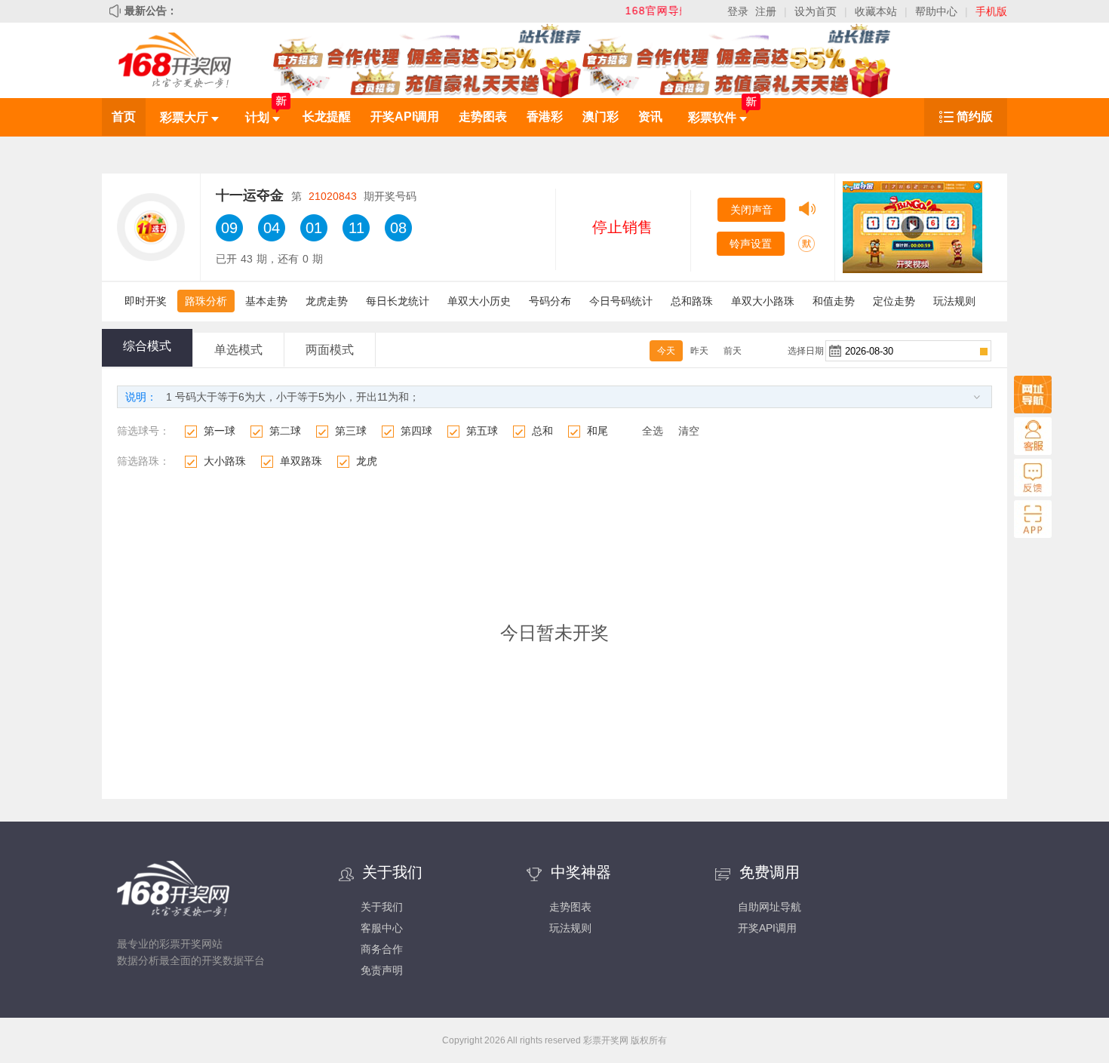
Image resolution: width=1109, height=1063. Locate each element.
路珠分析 (206, 301)
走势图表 (483, 116)
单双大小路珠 (762, 301)
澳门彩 (600, 116)
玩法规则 (954, 301)
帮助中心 (936, 11)
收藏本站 (876, 11)
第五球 (482, 431)
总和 (542, 431)
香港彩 (545, 116)
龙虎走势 (327, 301)
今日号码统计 (621, 301)
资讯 (650, 116)
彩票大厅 (185, 117)
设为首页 (815, 11)
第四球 (416, 431)
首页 (124, 116)
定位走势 (894, 301)
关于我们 (382, 907)
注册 (765, 11)
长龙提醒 (327, 116)
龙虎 (366, 461)
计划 (258, 117)
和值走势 (834, 301)
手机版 (991, 11)
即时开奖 (145, 301)
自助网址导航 (769, 907)
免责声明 (382, 970)
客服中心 (382, 928)
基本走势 (266, 301)
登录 (737, 11)
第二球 (285, 431)
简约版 (975, 116)
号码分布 (550, 301)
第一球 (219, 431)
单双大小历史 (479, 301)
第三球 (351, 431)
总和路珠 (692, 301)
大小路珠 (225, 461)
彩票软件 (713, 117)
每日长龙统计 (397, 301)
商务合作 (382, 949)
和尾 (597, 431)
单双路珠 (301, 461)
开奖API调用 (404, 116)
